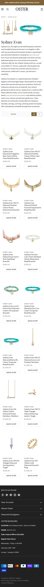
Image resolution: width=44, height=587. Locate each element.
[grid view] (34, 114)
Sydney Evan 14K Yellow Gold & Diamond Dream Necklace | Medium (10, 412)
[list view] (39, 114)
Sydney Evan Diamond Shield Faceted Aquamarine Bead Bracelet (32, 206)
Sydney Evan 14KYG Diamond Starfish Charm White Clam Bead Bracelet (32, 155)
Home (3, 17)
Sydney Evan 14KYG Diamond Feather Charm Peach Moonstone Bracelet (11, 206)
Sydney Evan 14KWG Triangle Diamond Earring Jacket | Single (11, 464)
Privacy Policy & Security (8, 581)
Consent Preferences (7, 583)
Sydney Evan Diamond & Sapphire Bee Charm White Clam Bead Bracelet (11, 155)
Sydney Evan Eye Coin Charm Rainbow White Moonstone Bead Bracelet (32, 258)
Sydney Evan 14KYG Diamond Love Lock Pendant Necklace (32, 359)
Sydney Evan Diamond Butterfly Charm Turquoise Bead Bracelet (10, 361)
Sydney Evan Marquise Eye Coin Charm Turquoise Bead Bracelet (31, 309)
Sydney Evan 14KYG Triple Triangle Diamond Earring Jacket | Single (32, 412)
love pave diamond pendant (16, 95)
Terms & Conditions (23, 581)
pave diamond (34, 55)
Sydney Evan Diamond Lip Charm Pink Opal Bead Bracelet (11, 258)
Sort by (13, 114)
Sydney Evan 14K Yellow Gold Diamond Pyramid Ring (31, 464)
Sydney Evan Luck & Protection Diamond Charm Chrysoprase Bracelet (11, 309)
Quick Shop (11, 166)
